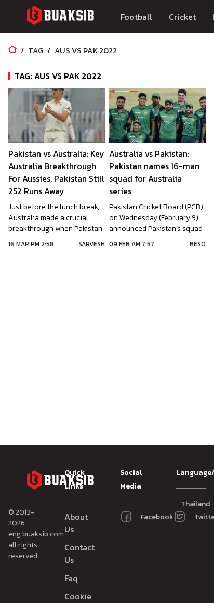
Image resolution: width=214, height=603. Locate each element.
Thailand (186, 503)
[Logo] (60, 17)
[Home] (12, 50)
